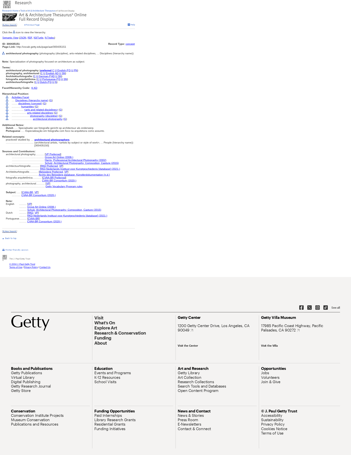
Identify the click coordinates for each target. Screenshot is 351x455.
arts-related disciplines (40, 112)
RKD (30, 212)
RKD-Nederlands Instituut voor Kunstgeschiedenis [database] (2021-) (80, 168)
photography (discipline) (44, 115)
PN (75, 70)
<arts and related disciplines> (41, 109)
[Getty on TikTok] (325, 308)
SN (63, 73)
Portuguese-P (50, 79)
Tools (23, 11)
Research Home (10, 11)
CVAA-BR (27, 192)
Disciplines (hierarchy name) (31, 100)
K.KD (34, 87)
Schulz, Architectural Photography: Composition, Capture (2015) (82, 163)
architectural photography (48, 118)
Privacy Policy (31, 267)
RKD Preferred (49, 165)
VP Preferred (53, 154)
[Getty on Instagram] (317, 308)
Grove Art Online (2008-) (59, 157)
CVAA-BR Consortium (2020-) (59, 180)
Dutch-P (44, 82)
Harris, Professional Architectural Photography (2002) (75, 160)
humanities (27, 106)
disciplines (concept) (30, 103)
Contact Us (44, 267)
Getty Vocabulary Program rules (64, 186)
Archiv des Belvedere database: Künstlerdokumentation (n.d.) (74, 174)
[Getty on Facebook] (301, 308)
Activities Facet (20, 97)
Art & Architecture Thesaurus (41, 11)
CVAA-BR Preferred (54, 177)
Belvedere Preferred (51, 171)
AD (56, 73)
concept (130, 43)
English (50, 73)
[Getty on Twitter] (309, 308)
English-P (62, 70)
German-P (44, 76)
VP (61, 165)
